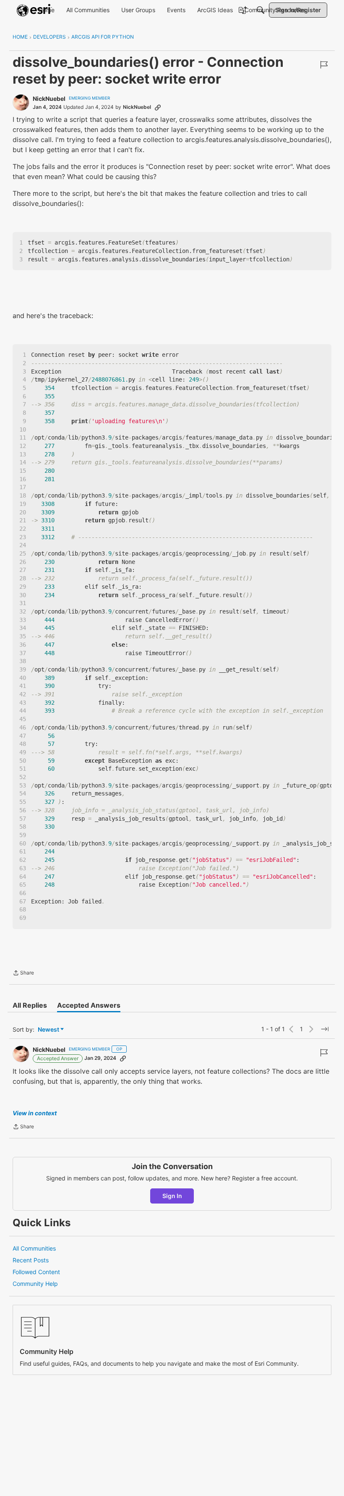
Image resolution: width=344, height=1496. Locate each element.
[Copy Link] (158, 107)
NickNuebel (49, 98)
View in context (35, 1113)
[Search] (260, 10)
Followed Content (36, 1271)
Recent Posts (31, 1260)
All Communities (34, 1248)
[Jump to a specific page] (324, 1029)
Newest (48, 1030)
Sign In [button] (172, 1195)
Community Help (35, 1283)
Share (23, 973)
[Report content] (323, 64)
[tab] (30, 1005)
